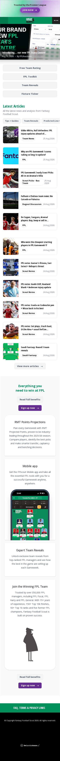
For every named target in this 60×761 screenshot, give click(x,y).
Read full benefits (30, 399)
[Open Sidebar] (56, 20)
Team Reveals (30, 85)
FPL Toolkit (30, 76)
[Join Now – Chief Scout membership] (30, 8)
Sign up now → (30, 407)
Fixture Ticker (30, 93)
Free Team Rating (30, 67)
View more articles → (30, 366)
